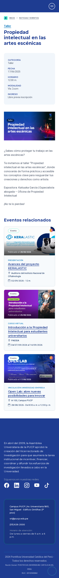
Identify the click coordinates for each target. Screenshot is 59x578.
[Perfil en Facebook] (7, 485)
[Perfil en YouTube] (36, 485)
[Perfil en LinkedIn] (17, 485)
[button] (52, 571)
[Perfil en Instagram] (27, 485)
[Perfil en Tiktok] (47, 485)
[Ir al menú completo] (52, 6)
